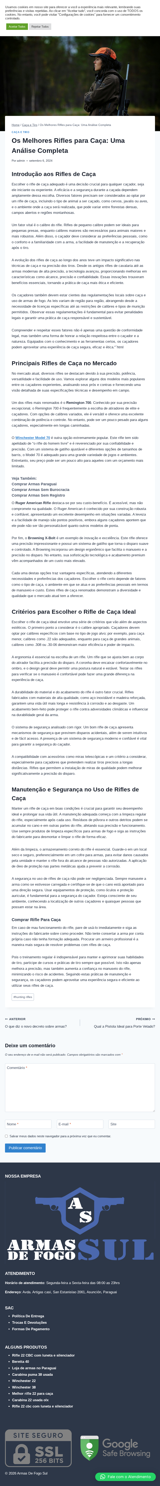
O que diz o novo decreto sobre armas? (36, 1023)
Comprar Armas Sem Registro (38, 495)
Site (113, 1124)
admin (21, 160)
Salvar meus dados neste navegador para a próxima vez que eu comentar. (60, 1136)
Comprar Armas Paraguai (34, 484)
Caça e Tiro (20, 132)
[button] (125, 1477)
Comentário (17, 1068)
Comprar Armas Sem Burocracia (40, 490)
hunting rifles (23, 997)
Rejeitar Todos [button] (40, 26)
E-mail (65, 1124)
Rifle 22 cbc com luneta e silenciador (42, 1406)
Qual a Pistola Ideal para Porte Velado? (124, 1023)
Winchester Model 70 (32, 438)
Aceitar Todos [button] (17, 26)
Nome (13, 1124)
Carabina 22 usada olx (30, 1400)
